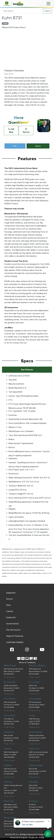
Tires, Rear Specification (19, 435)
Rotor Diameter (15, 498)
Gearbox (12, 419)
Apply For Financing (14, 636)
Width (11, 481)
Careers (9, 611)
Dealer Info (11, 617)
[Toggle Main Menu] (48, 3)
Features (12, 525)
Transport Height (16, 494)
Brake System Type (17, 443)
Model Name (14, 388)
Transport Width (15, 485)
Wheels (12, 431)
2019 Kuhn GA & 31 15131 (19, 376)
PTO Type (13, 411)
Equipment (11, 593)
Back (6, 23)
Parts (8, 605)
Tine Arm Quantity (16, 535)
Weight (12, 513)
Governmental (12, 623)
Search (47, 11)
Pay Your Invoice (13, 630)
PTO (10, 400)
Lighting (12, 521)
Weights (12, 509)
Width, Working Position (19, 477)
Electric (12, 447)
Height (11, 502)
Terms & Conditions (27, 662)
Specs (38, 146)
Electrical (12, 451)
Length (12, 490)
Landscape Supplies (14, 642)
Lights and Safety (16, 517)
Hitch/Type (13, 469)
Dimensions (14, 473)
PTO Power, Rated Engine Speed (23, 404)
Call (11, 130)
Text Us (26, 132)
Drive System (14, 423)
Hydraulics (13, 458)
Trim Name (13, 392)
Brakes (11, 439)
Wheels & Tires (15, 427)
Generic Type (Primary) (18, 396)
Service (9, 599)
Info (15, 146)
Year (10, 380)
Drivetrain (13, 415)
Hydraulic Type (15, 462)
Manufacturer (14, 384)
